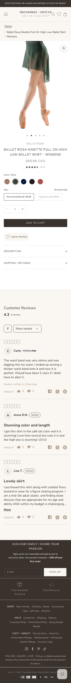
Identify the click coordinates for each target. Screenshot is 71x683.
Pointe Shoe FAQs (37, 622)
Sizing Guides (56, 622)
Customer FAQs (18, 622)
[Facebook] (32, 649)
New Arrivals (23, 606)
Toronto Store (40, 633)
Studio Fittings (27, 641)
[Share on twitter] (57, 391)
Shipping (41, 617)
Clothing (36, 606)
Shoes (46, 606)
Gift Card (34, 610)
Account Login (45, 641)
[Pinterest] (39, 649)
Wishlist (45, 610)
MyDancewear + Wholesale (48, 637)
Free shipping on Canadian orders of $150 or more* (35, 3)
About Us (54, 633)
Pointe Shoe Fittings (21, 637)
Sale (25, 610)
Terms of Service (56, 672)
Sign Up (55, 571)
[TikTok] (45, 649)
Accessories (57, 606)
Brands (36, 626)
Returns (52, 617)
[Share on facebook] (50, 391)
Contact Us (29, 617)
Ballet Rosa (35, 143)
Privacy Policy (43, 672)
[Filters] (8, 328)
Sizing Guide (60, 189)
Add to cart (35, 222)
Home (8, 26)
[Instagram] (26, 649)
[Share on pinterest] (65, 391)
